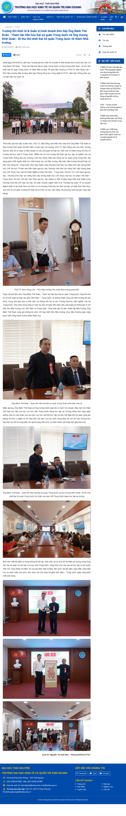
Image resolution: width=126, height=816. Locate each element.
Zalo (94, 773)
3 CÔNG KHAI (104, 18)
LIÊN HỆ (111, 18)
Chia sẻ (7, 55)
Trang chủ (8, 27)
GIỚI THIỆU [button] (13, 17)
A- (89, 55)
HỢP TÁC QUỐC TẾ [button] (65, 17)
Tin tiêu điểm (108, 34)
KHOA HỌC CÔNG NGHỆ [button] (87, 17)
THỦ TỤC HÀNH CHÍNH (38, 18)
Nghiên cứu (108, 787)
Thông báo (107, 46)
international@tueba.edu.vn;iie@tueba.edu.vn (39, 785)
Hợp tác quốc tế (109, 52)
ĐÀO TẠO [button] (25, 17)
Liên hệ (106, 789)
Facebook (82, 773)
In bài (17, 55)
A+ (85, 55)
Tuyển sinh (81, 789)
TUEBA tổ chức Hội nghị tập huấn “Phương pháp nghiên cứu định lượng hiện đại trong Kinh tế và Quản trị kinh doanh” (111, 72)
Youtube (105, 773)
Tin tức (17, 27)
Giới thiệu (81, 787)
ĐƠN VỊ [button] (50, 17)
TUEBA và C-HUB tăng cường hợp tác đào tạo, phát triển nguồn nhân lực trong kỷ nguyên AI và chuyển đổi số (110, 134)
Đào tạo (106, 784)
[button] (117, 17)
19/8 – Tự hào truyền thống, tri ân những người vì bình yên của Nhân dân (111, 107)
